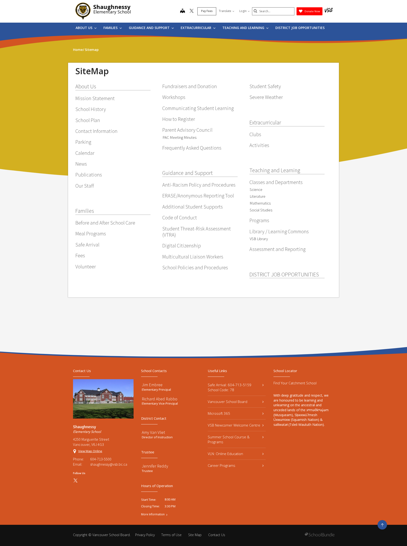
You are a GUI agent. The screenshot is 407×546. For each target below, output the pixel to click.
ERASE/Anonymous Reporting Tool (198, 195)
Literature (257, 196)
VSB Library (259, 238)
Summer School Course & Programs (229, 439)
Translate (225, 11)
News (81, 163)
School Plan (87, 120)
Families (110, 27)
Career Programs (221, 465)
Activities (259, 145)
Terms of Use (171, 535)
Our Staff (84, 185)
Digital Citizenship (181, 245)
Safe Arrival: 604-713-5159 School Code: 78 (229, 387)
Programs (259, 220)
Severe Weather (266, 97)
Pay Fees (207, 11)
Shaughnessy (111, 7)
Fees (80, 255)
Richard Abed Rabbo (159, 399)
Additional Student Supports (192, 206)
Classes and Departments (276, 182)
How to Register (178, 119)
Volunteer (85, 266)
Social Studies (261, 210)
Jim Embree (152, 384)
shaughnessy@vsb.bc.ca (108, 464)
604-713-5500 (100, 459)
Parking (83, 142)
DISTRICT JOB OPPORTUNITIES (300, 27)
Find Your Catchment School (295, 383)
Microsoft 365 (219, 413)
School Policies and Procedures (195, 267)
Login (243, 11)
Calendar (84, 153)
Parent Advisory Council (187, 130)
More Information (153, 514)
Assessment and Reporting (277, 249)
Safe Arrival (87, 244)
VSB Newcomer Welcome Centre (234, 425)
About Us (84, 27)
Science (256, 189)
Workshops (173, 97)
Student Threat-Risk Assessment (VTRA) (196, 231)
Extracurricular (196, 27)
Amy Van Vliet (153, 432)
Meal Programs (90, 233)
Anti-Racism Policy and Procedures (199, 184)
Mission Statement (95, 98)
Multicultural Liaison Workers (192, 256)
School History (90, 109)
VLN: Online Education (225, 453)
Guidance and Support (150, 27)
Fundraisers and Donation (189, 86)
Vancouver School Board (227, 401)
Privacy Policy (145, 535)
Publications (88, 174)
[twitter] (191, 11)
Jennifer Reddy (155, 466)
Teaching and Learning (243, 27)
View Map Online (90, 451)
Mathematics (260, 203)
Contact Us (216, 535)
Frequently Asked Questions (191, 147)
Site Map (195, 535)
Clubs (255, 134)
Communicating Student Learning (198, 108)
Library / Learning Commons (279, 231)
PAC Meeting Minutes (179, 137)
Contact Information (96, 131)
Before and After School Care (105, 222)
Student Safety (265, 86)
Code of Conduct (179, 217)
